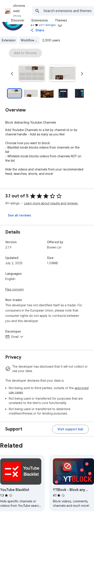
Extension (9, 40)
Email (15, 337)
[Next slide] (82, 73)
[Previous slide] (12, 73)
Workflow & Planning (30, 40)
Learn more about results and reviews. (51, 203)
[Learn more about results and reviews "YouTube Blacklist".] (10, 495)
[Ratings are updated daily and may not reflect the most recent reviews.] (60, 24)
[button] (31, 74)
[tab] (17, 20)
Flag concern (14, 289)
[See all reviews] (19, 215)
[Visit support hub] (70, 429)
